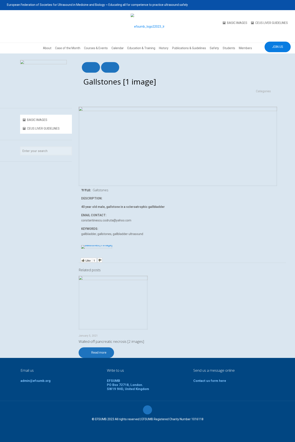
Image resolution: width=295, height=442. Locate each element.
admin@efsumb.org (36, 381)
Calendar (117, 48)
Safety (214, 48)
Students (229, 48)
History (163, 48)
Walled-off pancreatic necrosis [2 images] (111, 341)
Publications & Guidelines (189, 48)
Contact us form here (209, 381)
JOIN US (277, 47)
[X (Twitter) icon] (269, 5)
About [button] (47, 48)
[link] (96, 247)
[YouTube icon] (274, 5)
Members (245, 48)
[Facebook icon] (264, 5)
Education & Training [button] (141, 48)
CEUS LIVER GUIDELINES (271, 23)
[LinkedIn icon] (280, 5)
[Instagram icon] (285, 5)
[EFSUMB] (148, 26)
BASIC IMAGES (237, 23)
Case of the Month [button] (67, 48)
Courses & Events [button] (96, 48)
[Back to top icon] (147, 409)
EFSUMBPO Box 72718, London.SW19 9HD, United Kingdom (128, 385)
